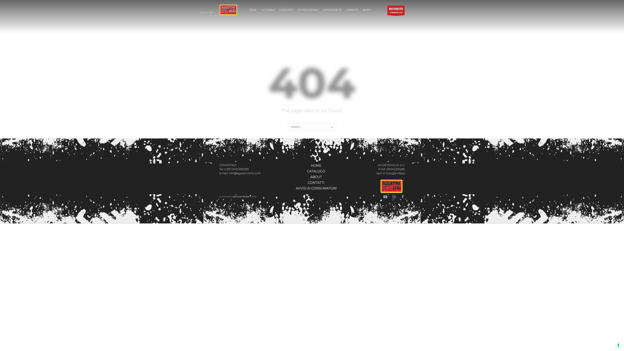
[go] (332, 127)
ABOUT (316, 177)
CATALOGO (316, 171)
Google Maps (395, 173)
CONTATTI (316, 183)
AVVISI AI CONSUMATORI (316, 188)
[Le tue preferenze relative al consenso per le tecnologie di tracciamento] (618, 345)
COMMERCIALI (396, 10)
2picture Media (241, 196)
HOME (316, 166)
